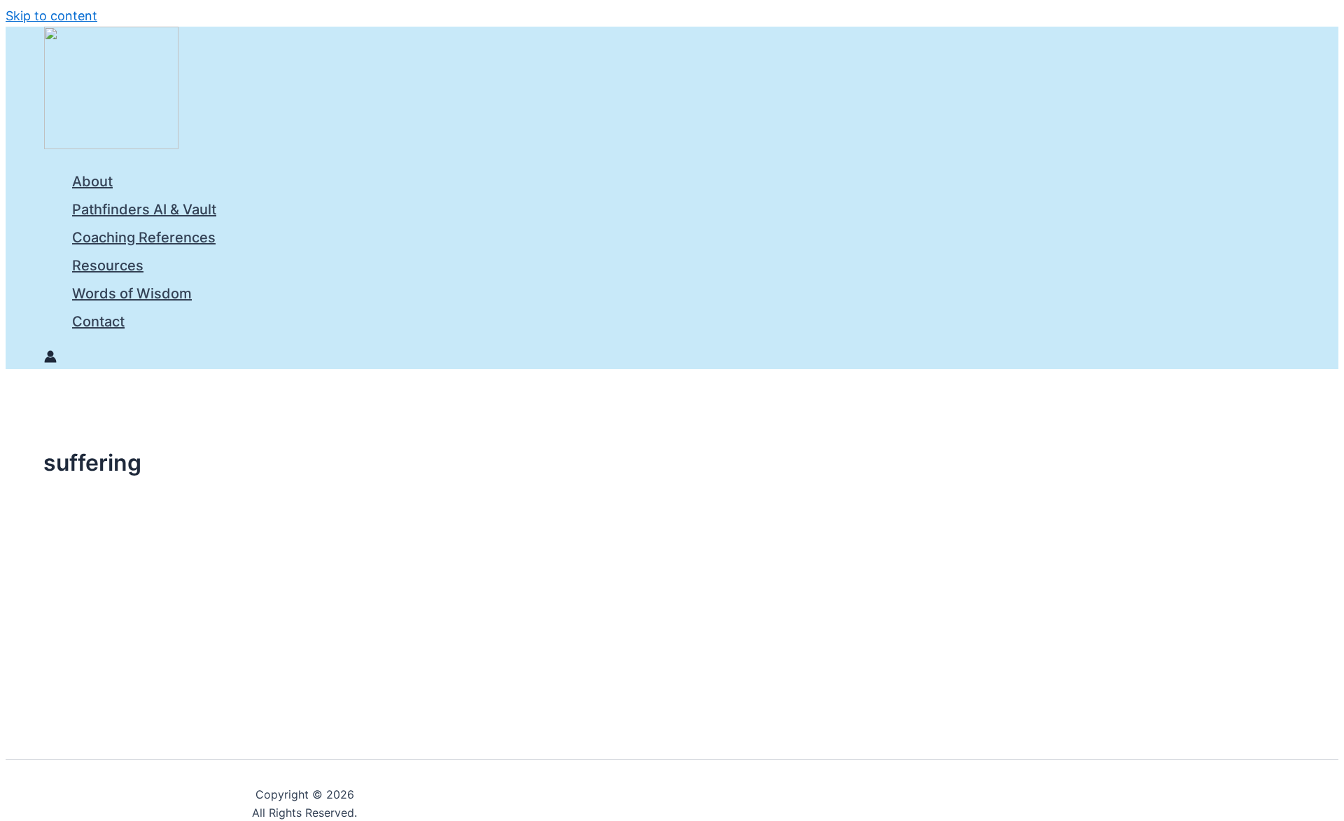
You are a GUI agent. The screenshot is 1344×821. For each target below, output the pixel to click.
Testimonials (221, 636)
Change (42, 636)
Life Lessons (95, 636)
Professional (158, 636)
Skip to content (51, 15)
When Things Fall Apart (102, 666)
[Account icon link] (50, 358)
